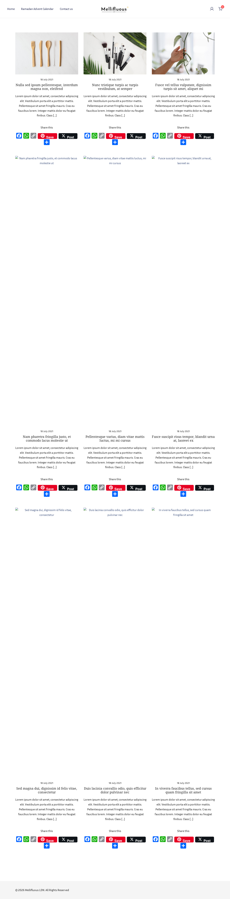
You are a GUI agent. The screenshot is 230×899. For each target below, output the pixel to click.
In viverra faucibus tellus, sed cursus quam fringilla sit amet (183, 790)
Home (11, 9)
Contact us (66, 9)
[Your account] (212, 9)
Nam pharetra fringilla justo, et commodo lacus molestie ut (47, 438)
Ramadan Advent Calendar (37, 9)
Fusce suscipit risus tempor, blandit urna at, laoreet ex (183, 438)
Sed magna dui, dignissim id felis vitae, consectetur (46, 790)
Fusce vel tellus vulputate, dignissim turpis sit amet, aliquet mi (183, 87)
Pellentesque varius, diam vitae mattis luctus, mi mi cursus (115, 438)
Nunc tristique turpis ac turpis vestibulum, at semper (115, 87)
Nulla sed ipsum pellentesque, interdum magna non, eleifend (47, 87)
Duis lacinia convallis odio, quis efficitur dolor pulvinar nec (115, 790)
